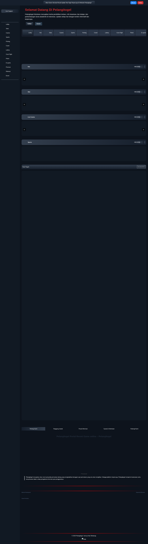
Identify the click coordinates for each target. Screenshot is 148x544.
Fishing (8, 41)
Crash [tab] (95, 32)
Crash (7, 45)
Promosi (8, 67)
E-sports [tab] (143, 32)
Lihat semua (137, 66)
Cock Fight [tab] (120, 32)
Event (7, 75)
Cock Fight (9, 54)
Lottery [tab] (107, 32)
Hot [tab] (40, 32)
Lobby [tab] (30, 32)
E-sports (8, 63)
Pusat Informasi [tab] (83, 428)
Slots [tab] (50, 32)
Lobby (7, 24)
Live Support (9, 11)
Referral (8, 71)
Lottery (8, 50)
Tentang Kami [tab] (33, 428)
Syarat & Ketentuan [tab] (109, 428)
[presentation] (24, 79)
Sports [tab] (73, 32)
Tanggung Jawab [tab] (58, 428)
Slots (7, 28)
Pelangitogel (79, 535)
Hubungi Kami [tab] (134, 428)
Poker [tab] (132, 32)
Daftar (140, 2)
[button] (142, 66)
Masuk (133, 2)
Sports (8, 37)
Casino (8, 33)
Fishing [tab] (84, 32)
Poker (7, 58)
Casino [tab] (61, 32)
